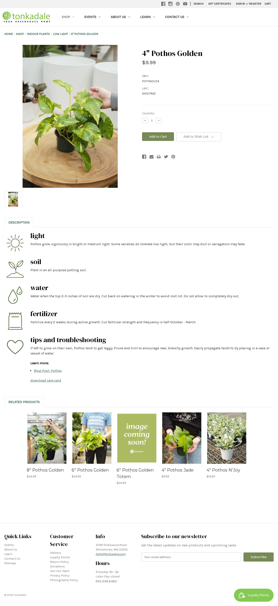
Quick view (46, 434)
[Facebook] (163, 4)
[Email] (151, 157)
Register (255, 3)
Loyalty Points (60, 557)
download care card (45, 380)
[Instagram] (170, 4)
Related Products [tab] (24, 402)
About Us (118, 17)
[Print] (159, 157)
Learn (145, 17)
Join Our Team (60, 571)
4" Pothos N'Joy (223, 470)
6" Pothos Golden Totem (135, 473)
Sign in (240, 3)
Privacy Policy (60, 575)
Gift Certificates (219, 3)
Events (90, 17)
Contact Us (174, 17)
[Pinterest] (178, 4)
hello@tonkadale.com (111, 554)
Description (19, 222)
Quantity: (148, 113)
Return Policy (59, 562)
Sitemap (10, 563)
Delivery (55, 553)
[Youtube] (185, 4)
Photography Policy (64, 580)
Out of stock (137, 442)
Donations (57, 566)
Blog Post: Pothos (48, 371)
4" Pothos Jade (178, 470)
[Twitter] (166, 157)
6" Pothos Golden (90, 470)
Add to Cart (47, 442)
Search (199, 3)
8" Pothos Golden (45, 470)
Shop (66, 17)
